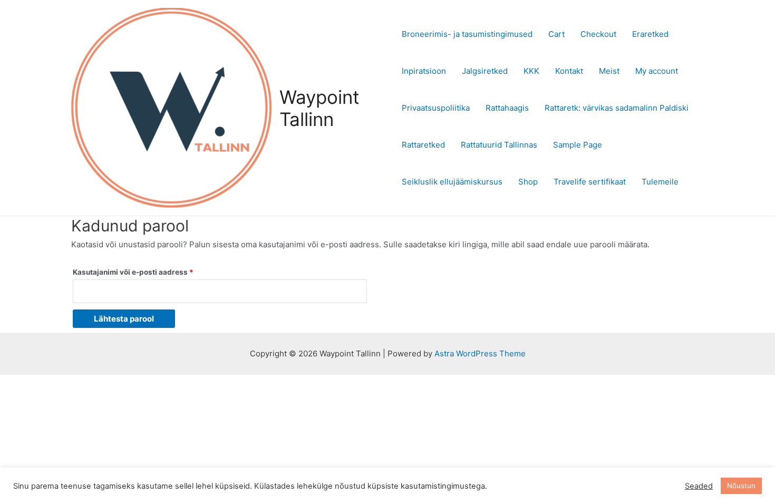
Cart (556, 34)
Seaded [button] (699, 486)
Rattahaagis (507, 108)
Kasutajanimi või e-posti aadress (145, 270)
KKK (531, 71)
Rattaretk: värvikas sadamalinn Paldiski (617, 108)
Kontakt (569, 71)
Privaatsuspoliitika (436, 108)
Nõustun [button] (741, 485)
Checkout (598, 34)
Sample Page (577, 145)
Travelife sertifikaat (590, 182)
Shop (528, 182)
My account (656, 71)
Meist (609, 71)
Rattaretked (423, 145)
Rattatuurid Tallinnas (499, 145)
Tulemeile (660, 182)
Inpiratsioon (424, 71)
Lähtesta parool (124, 319)
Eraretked (650, 34)
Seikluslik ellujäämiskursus (452, 182)
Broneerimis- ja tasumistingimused (467, 34)
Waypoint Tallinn (319, 108)
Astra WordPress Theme (480, 353)
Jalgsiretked (485, 71)
